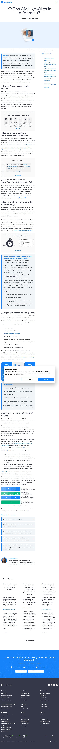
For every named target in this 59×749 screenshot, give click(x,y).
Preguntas (46, 87)
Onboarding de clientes (44, 700)
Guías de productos (24, 721)
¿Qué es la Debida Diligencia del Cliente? (23, 230)
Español (55, 742)
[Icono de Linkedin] (52, 685)
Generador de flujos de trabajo (7, 714)
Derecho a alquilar (43, 704)
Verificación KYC (43, 695)
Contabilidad (23, 704)
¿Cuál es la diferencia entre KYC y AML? (13, 519)
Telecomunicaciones (24, 700)
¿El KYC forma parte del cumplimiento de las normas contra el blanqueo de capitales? (18, 525)
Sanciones (28, 144)
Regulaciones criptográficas (9, 609)
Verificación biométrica (5, 697)
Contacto (42, 728)
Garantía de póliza (5, 721)
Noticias (13, 585)
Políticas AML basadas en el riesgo (12, 333)
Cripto (22, 706)
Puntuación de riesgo (5, 719)
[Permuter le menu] (57, 2)
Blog (22, 714)
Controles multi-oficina (5, 702)
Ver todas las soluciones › (6, 708)
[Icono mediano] (57, 685)
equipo (27, 510)
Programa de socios (44, 719)
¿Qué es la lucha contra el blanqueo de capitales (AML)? (50, 65)
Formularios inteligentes (6, 727)
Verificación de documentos (6, 695)
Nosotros (42, 714)
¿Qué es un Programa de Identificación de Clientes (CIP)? (50, 70)
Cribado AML (4, 693)
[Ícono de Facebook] (49, 685)
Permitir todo (45, 379)
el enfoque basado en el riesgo (27, 357)
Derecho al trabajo (43, 706)
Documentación (24, 717)
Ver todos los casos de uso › (45, 708)
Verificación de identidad (45, 693)
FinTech (22, 702)
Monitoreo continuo (44, 702)
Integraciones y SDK (25, 723)
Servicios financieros (25, 693)
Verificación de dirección (6, 700)
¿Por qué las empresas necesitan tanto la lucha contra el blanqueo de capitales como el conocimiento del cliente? (17, 532)
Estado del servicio (24, 728)
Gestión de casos (4, 717)
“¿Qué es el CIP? (22, 197)
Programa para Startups (45, 721)
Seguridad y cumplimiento (6, 729)
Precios (41, 717)
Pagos (22, 697)
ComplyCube (5, 471)
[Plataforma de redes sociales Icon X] (54, 685)
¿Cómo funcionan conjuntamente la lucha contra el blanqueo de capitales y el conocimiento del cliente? (16, 539)
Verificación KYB (43, 697)
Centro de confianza (5, 731)
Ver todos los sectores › (25, 708)
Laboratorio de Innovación (45, 723)
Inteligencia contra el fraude (6, 706)
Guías (33, 585)
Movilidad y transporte (25, 695)
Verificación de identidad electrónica (8, 704)
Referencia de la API (25, 719)
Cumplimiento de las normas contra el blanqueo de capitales (8, 724)
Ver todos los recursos (29, 640)
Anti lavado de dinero (47, 609)
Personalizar (28, 379)
